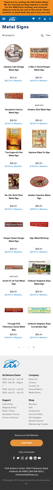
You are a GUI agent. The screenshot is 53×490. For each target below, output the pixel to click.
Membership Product (38, 424)
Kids (31, 408)
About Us (33, 379)
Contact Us (34, 386)
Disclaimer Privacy (11, 414)
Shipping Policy (9, 408)
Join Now (26, 443)
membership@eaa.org (26, 475)
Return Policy (8, 411)
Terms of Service (10, 418)
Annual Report (35, 389)
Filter (48, 35)
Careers (32, 383)
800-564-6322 (36, 472)
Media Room (35, 393)
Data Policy (7, 404)
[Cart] (39, 19)
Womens (33, 404)
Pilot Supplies (35, 418)
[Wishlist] (33, 18)
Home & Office (36, 414)
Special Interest (36, 421)
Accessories (34, 411)
